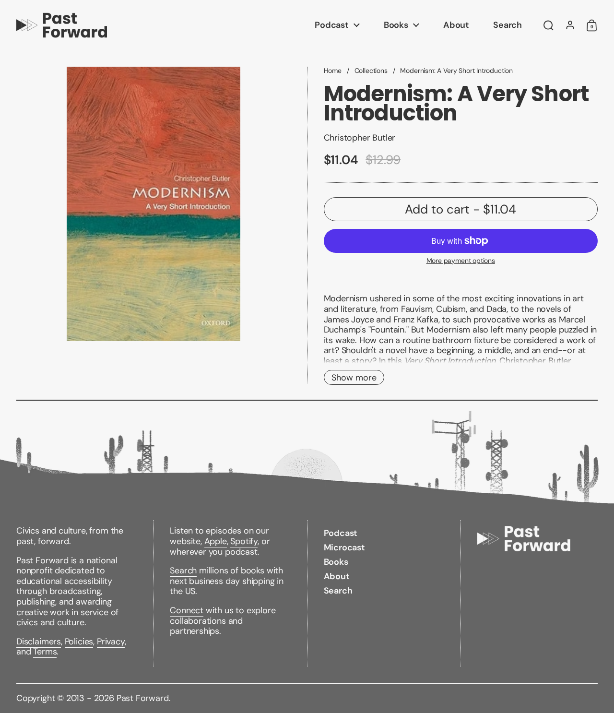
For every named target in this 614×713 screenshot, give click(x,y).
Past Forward (143, 698)
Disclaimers (38, 641)
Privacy (111, 641)
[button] (548, 25)
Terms (45, 651)
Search (183, 570)
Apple (215, 541)
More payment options (460, 261)
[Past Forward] (61, 25)
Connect (186, 610)
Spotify (244, 541)
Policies (79, 641)
